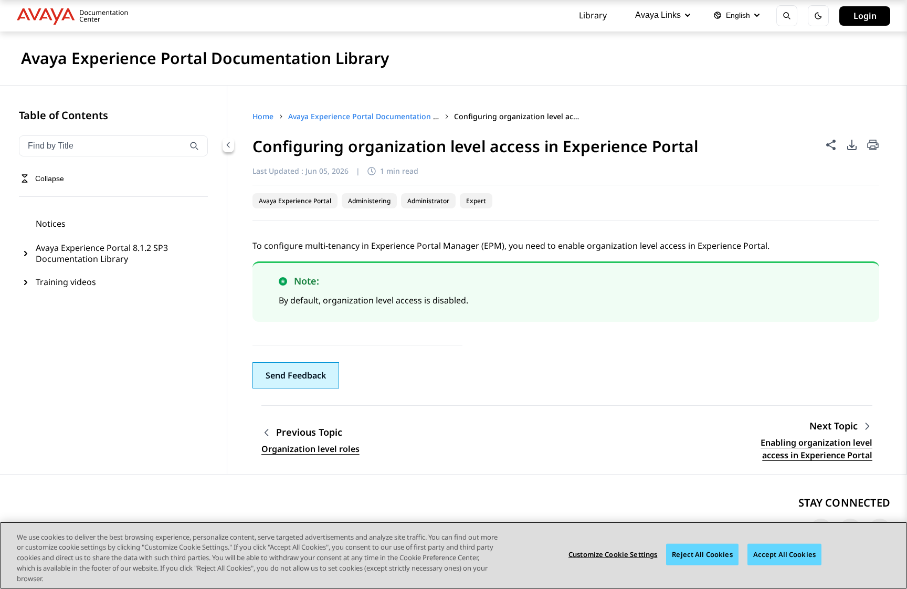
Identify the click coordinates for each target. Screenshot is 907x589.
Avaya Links (658, 14)
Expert (476, 200)
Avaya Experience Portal (295, 200)
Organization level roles (310, 449)
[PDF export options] (852, 145)
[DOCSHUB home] (75, 15)
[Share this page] (831, 145)
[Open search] (786, 15)
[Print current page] (873, 146)
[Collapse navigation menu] (228, 145)
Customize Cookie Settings (612, 554)
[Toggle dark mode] (818, 15)
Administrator (428, 200)
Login (865, 16)
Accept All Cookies (784, 554)
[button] (295, 375)
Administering (369, 200)
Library (593, 15)
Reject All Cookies (702, 554)
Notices (51, 223)
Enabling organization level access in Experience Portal (816, 449)
